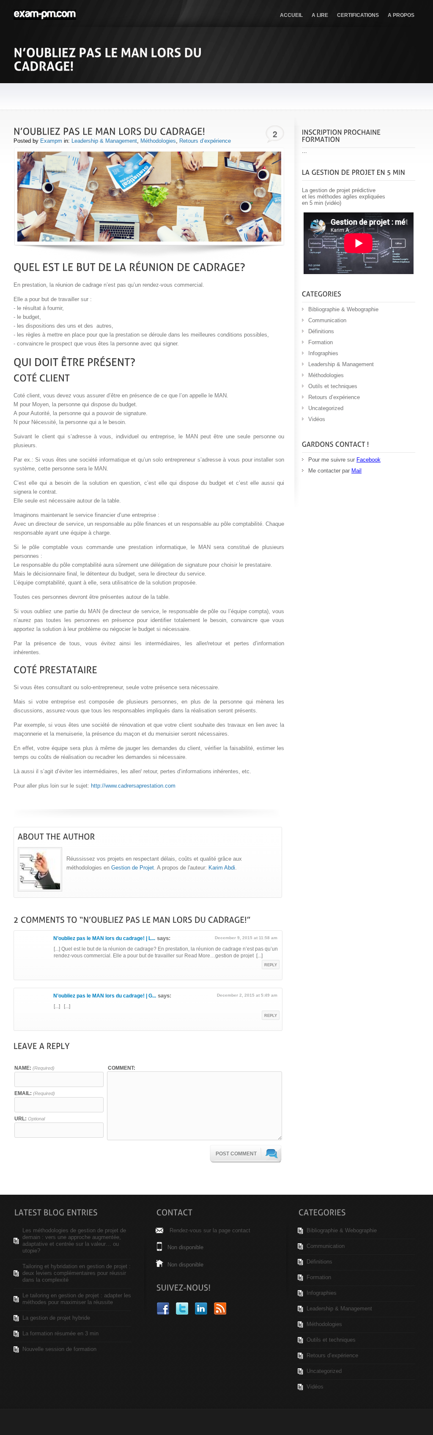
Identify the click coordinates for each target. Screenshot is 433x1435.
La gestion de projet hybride (56, 1318)
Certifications (358, 15)
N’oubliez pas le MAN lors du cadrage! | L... (104, 938)
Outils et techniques (332, 386)
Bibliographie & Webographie (343, 309)
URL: (29, 1118)
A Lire (320, 15)
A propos (401, 15)
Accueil (291, 15)
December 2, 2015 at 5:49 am (247, 995)
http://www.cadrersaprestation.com (133, 786)
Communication (327, 320)
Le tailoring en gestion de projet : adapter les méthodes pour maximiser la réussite (76, 1298)
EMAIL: (34, 1093)
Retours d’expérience (205, 141)
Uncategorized (325, 408)
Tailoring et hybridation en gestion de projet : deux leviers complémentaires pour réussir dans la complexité (76, 1273)
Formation (320, 342)
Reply (270, 965)
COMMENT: (121, 1068)
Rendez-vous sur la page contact (210, 1230)
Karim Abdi (221, 867)
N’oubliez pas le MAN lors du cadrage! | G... (104, 996)
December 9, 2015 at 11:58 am (246, 937)
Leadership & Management (104, 141)
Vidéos (316, 419)
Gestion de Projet (132, 867)
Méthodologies (158, 141)
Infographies (323, 353)
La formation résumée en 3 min (60, 1333)
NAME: (34, 1068)
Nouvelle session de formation (59, 1349)
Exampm (51, 141)
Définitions (321, 331)
